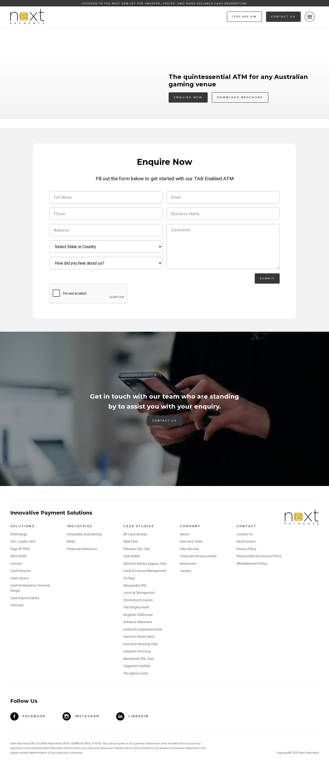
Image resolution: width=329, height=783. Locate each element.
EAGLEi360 (18, 556)
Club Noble (131, 556)
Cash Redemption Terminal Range (30, 587)
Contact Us (244, 534)
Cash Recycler (20, 571)
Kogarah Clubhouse (138, 615)
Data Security (189, 549)
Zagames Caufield (136, 666)
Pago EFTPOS (20, 549)
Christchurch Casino (138, 600)
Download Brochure (240, 97)
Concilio (16, 563)
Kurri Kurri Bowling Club (140, 644)
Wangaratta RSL (135, 585)
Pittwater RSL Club (136, 549)
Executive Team (191, 541)
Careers (185, 571)
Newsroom (188, 563)
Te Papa (129, 578)
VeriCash (16, 605)
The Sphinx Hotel (135, 673)
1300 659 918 (244, 16)
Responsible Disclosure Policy (258, 556)
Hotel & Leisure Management (144, 571)
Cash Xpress (19, 578)
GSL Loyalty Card (22, 541)
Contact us (164, 420)
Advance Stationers (137, 622)
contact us (283, 16)
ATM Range (18, 534)
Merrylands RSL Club (138, 659)
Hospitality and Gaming (84, 534)
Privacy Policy (246, 549)
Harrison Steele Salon (139, 636)
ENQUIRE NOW (188, 97)
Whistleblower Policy (251, 563)
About (184, 534)
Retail (71, 541)
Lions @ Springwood (138, 593)
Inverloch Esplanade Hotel (142, 629)
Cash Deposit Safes (24, 598)
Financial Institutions (82, 549)
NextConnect (245, 541)
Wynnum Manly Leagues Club (145, 563)
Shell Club (130, 541)
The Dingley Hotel (136, 607)
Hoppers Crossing (137, 651)
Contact (246, 526)
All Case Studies (135, 534)
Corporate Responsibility (198, 556)
